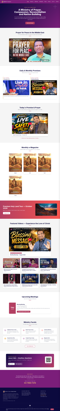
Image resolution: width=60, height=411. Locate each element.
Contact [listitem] (57, 1)
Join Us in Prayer (30, 23)
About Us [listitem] (31, 1)
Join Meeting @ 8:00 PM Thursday (23, 311)
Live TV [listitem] (53, 1)
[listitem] (30, 405)
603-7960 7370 (43, 395)
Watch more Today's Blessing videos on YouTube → (30, 138)
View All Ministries (30, 346)
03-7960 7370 (30, 383)
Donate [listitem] (49, 1)
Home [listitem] (28, 1)
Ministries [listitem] (36, 1)
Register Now (6, 213)
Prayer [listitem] (45, 1)
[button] (11, 263)
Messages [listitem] (41, 1)
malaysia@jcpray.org (43, 396)
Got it (52, 409)
